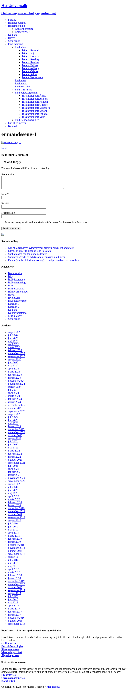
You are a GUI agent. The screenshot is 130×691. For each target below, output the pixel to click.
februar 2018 (15, 575)
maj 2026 (13, 341)
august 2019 (14, 520)
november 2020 (16, 477)
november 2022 (16, 432)
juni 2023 (13, 420)
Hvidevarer (14, 297)
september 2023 (16, 411)
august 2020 (14, 484)
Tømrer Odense (30, 71)
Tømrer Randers (30, 62)
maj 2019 (13, 529)
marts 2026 (14, 347)
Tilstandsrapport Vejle (33, 116)
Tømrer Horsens (30, 56)
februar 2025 (15, 374)
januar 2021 (14, 474)
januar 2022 (14, 456)
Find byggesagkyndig (26, 92)
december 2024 (16, 380)
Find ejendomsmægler (27, 119)
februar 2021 (15, 471)
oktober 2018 (15, 550)
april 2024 (13, 392)
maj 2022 (13, 447)
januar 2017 (14, 614)
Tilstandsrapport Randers (35, 101)
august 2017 (14, 593)
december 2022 (16, 429)
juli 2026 (13, 335)
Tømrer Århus (29, 74)
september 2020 (16, 481)
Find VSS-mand (23, 89)
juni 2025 (13, 362)
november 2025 (16, 353)
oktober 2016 (15, 620)
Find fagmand (15, 44)
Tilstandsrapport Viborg (34, 110)
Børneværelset (22, 31)
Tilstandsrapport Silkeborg (36, 107)
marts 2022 (14, 450)
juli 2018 (13, 560)
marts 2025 (14, 371)
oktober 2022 (15, 435)
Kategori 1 (13, 303)
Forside (12, 19)
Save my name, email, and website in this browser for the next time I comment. (47, 222)
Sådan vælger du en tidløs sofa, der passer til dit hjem (36, 257)
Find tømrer (21, 47)
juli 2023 (13, 417)
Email (4, 203)
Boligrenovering (17, 22)
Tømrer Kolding (30, 59)
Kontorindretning (24, 28)
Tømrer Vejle (29, 53)
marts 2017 (14, 608)
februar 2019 (15, 538)
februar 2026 (15, 350)
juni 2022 (13, 444)
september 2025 (16, 356)
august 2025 (14, 359)
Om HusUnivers (17, 123)
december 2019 (16, 508)
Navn (4, 194)
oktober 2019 (15, 514)
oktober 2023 (15, 408)
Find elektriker (22, 86)
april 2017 (13, 605)
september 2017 (16, 590)
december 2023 (16, 405)
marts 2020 (14, 499)
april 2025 (13, 368)
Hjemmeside (8, 212)
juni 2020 (13, 490)
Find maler (20, 80)
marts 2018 (14, 572)
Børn (11, 285)
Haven (11, 37)
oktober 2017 (15, 587)
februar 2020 (15, 502)
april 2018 (13, 569)
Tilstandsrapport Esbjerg (35, 113)
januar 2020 (14, 505)
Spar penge (14, 40)
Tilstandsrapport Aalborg (35, 98)
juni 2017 (13, 599)
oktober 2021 (15, 459)
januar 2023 (14, 426)
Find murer (21, 83)
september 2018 (16, 553)
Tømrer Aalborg (30, 68)
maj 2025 (13, 365)
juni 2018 (13, 563)
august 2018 (14, 556)
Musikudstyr (14, 315)
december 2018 (16, 544)
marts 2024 (14, 395)
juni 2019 (13, 526)
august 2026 (14, 332)
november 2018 (16, 547)
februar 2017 (15, 611)
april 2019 (13, 532)
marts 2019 (14, 535)
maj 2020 (13, 493)
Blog (10, 276)
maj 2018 (13, 566)
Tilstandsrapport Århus (34, 95)
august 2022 (14, 438)
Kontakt (12, 126)
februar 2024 (15, 398)
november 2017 (16, 584)
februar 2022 (15, 453)
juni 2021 (13, 465)
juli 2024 (13, 389)
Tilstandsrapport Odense (35, 104)
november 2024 (16, 383)
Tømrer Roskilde (31, 50)
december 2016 (16, 617)
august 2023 (14, 414)
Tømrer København (32, 77)
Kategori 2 (13, 306)
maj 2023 (13, 423)
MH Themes (53, 686)
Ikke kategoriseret (17, 300)
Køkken (12, 34)
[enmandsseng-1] (11, 142)
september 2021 (16, 462)
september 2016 (16, 623)
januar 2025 (14, 377)
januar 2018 (14, 578)
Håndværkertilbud (18, 291)
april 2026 (13, 344)
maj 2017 (13, 602)
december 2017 (16, 581)
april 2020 (13, 496)
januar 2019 (14, 541)
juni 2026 (13, 338)
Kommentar (7, 174)
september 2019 (16, 517)
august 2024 (14, 386)
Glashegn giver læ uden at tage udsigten (29, 250)
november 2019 (16, 511)
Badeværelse (15, 273)
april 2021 (13, 468)
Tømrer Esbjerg (30, 65)
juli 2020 (13, 487)
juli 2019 (13, 523)
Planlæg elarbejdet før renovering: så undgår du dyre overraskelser (43, 260)
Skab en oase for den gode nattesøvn (27, 254)
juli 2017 (13, 596)
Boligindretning (16, 25)
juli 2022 (13, 441)
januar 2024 (14, 402)
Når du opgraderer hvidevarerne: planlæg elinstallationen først (41, 247)
